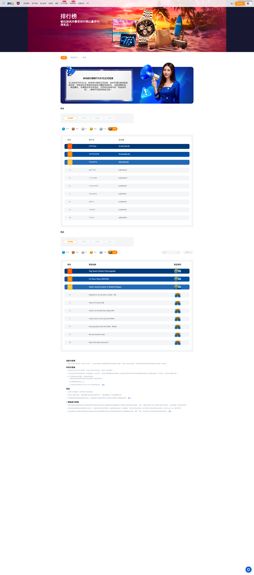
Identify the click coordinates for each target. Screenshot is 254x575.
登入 (232, 3)
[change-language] (249, 3)
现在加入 (240, 3)
